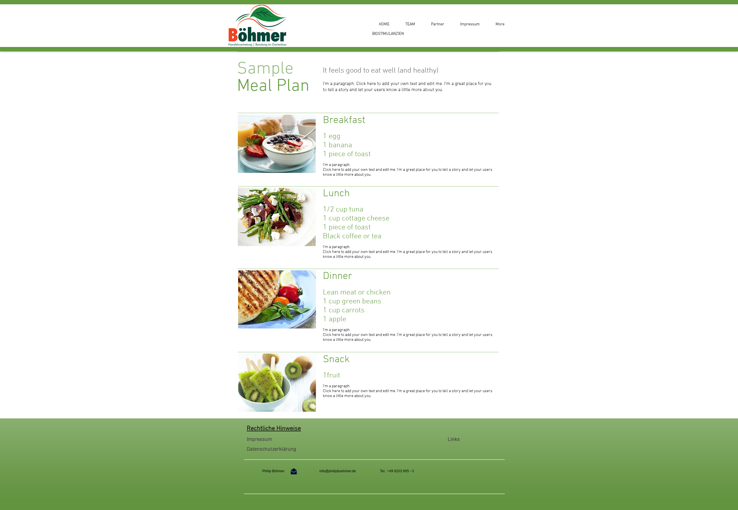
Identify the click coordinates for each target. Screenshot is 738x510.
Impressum (259, 440)
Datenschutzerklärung (271, 449)
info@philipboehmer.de (337, 471)
